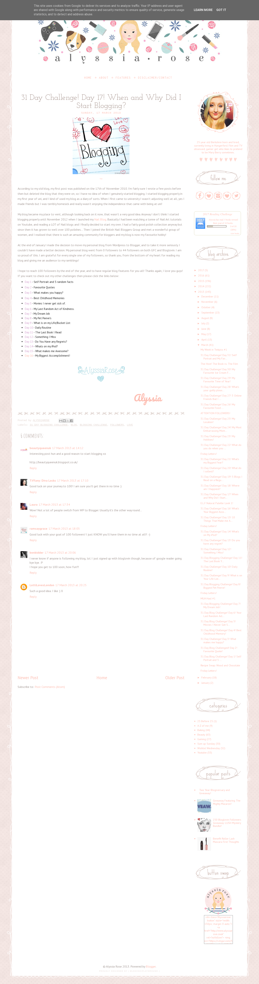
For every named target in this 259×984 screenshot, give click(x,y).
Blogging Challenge (93, 424)
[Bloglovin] (209, 196)
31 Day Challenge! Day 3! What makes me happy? (218, 640)
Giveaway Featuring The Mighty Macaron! (226, 802)
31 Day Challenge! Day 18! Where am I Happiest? (220, 487)
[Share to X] (68, 421)
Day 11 (29, 332)
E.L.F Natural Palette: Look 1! (217, 503)
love (130, 424)
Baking (201, 730)
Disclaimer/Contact (155, 77)
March (204, 345)
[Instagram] (218, 196)
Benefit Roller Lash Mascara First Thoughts (226, 840)
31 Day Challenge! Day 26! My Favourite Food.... (218, 406)
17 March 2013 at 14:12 (67, 448)
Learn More (203, 10)
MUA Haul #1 (208, 598)
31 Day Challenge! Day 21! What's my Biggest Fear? (220, 460)
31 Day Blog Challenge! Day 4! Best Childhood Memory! (221, 632)
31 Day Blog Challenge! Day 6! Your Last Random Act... (221, 614)
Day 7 (28, 313)
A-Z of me (203, 725)
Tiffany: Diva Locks (43, 480)
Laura (34, 504)
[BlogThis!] (64, 421)
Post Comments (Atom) (50, 687)
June (203, 329)
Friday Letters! (209, 454)
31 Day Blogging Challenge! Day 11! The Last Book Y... (221, 559)
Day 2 (28, 287)
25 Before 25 (205, 721)
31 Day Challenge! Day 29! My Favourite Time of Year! (218, 379)
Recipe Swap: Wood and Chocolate (220, 665)
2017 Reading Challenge (217, 214)
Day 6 (28, 309)
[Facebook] (200, 196)
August (205, 318)
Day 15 (29, 351)
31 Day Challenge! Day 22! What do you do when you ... (221, 446)
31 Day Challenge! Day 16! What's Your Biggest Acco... (220, 510)
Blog (74, 424)
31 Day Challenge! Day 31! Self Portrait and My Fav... (219, 356)
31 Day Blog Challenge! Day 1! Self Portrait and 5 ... (221, 658)
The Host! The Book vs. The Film (219, 364)
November (207, 301)
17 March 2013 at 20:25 (71, 585)
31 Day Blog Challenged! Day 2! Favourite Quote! (219, 649)
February (206, 677)
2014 (201, 286)
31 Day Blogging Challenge (49, 424)
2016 (201, 275)
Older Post (174, 677)
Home (88, 77)
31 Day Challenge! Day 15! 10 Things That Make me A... (218, 519)
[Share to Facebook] (71, 421)
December (207, 296)
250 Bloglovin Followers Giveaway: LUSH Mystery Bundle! (227, 823)
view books (235, 233)
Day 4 (28, 298)
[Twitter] (236, 196)
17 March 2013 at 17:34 (54, 504)
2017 (201, 270)
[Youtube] (227, 196)
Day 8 (28, 318)
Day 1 (28, 282)
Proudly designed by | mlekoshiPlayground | (129, 971)
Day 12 (29, 337)
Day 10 (29, 327)
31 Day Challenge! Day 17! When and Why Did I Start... (219, 496)
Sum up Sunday (206, 743)
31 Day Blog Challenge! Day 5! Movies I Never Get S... (218, 623)
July (203, 323)
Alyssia (212, 219)
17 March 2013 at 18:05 (64, 528)
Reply (33, 468)
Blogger (151, 966)
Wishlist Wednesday (208, 748)
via (101, 178)
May (203, 334)
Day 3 (28, 292)
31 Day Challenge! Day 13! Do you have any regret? (220, 542)
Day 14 (29, 346)
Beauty (201, 734)
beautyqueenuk (40, 448)
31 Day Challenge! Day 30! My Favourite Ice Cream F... (218, 371)
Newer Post (28, 677)
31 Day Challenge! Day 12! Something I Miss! (216, 550)
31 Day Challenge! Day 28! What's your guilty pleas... (220, 388)
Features (123, 77)
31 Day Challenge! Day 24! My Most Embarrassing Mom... (221, 429)
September (207, 312)
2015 (201, 281)
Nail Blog (100, 219)
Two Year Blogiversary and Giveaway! (214, 791)
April (204, 339)
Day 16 (29, 355)
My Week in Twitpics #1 (214, 349)
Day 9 (28, 323)
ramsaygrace (38, 528)
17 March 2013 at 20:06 (60, 552)
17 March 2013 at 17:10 (72, 480)
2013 (201, 291)
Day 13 (29, 341)
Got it (221, 10)
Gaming (201, 739)
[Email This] (61, 421)
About (103, 77)
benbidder (36, 552)
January (205, 682)
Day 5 (28, 303)
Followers (117, 424)
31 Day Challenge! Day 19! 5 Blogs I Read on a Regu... (221, 478)
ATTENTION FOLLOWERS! (215, 413)
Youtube (202, 752)
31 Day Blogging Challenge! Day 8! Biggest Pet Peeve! (221, 586)
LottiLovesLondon (42, 585)
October (206, 307)
